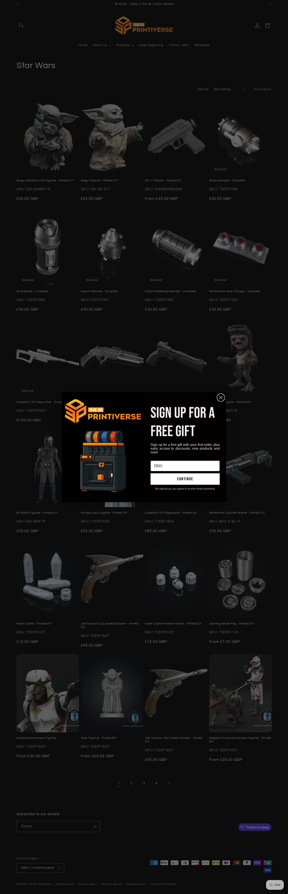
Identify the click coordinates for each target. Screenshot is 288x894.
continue (185, 479)
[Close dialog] (221, 397)
